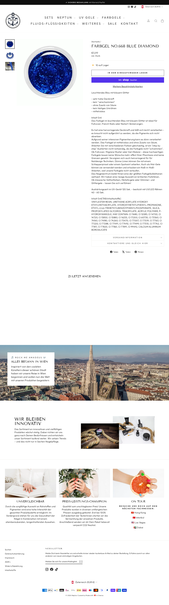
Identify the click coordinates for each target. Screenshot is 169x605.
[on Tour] (138, 483)
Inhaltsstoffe (10, 570)
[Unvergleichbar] (30, 483)
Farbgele (112, 17)
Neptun (65, 17)
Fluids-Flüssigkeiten (54, 23)
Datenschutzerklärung (14, 554)
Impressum (9, 558)
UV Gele (87, 17)
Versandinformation (128, 237)
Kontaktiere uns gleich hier (128, 243)
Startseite (95, 41)
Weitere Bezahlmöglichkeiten (128, 86)
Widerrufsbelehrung (14, 566)
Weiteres (92, 23)
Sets (49, 17)
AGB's (7, 562)
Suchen (8, 549)
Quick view (23, 319)
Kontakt (129, 23)
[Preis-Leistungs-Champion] (84, 483)
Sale (112, 23)
